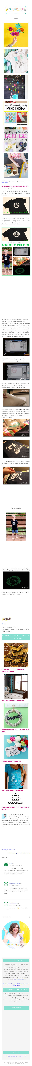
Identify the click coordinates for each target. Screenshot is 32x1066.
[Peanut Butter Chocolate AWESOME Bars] (16, 655)
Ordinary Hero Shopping (12, 790)
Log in (22, 1063)
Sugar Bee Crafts (16, 11)
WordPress (17, 1063)
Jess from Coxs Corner (14, 883)
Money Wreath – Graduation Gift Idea (15, 731)
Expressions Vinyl (19, 193)
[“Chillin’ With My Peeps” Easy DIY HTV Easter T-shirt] (16, 61)
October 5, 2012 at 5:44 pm (15, 905)
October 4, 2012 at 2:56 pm (15, 865)
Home (3, 182)
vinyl (6, 182)
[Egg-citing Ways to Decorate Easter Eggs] (16, 139)
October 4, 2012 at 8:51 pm (15, 885)
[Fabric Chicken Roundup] (16, 113)
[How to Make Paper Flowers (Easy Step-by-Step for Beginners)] (16, 35)
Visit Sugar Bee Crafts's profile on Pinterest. (16, 1056)
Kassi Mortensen (13, 903)
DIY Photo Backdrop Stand (13, 700)
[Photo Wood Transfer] (16, 747)
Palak (10, 863)
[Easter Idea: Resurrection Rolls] (16, 165)
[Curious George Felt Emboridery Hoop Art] (16, 799)
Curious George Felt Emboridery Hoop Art (16, 808)
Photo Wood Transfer (11, 761)
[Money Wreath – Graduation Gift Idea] (16, 715)
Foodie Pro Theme (17, 1062)
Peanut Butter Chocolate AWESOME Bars (13, 670)
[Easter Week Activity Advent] (16, 87)
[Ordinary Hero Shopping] (16, 776)
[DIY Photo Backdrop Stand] (16, 686)
